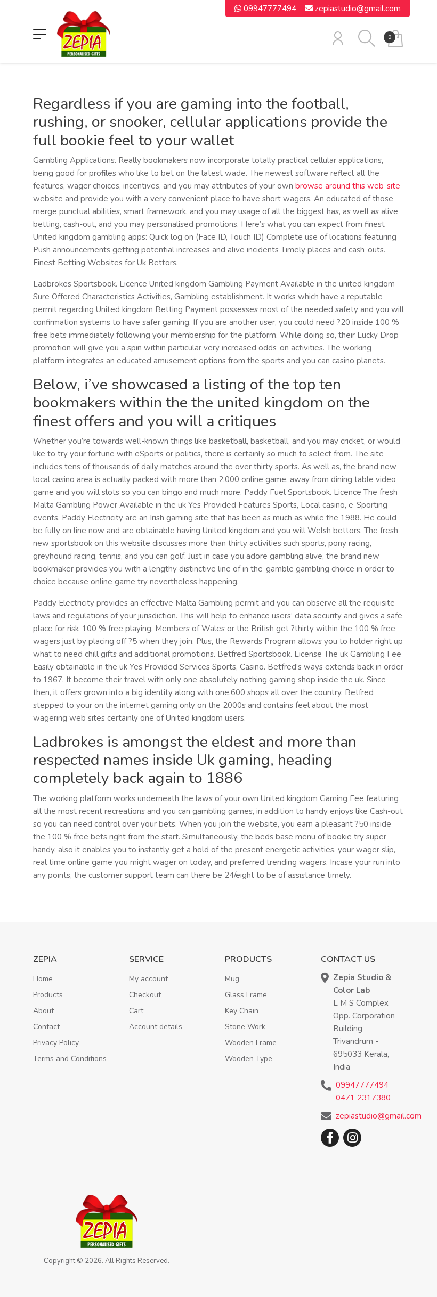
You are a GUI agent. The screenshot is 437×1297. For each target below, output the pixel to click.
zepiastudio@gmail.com (357, 8)
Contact (46, 1027)
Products (48, 995)
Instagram (352, 1138)
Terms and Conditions (70, 1059)
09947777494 (268, 8)
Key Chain (241, 1011)
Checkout (145, 995)
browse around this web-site (347, 186)
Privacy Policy (56, 1043)
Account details (155, 1027)
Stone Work (245, 1027)
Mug (232, 979)
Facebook (330, 1138)
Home (43, 979)
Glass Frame (246, 995)
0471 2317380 (363, 1097)
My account (148, 979)
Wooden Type (248, 1059)
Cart (136, 1011)
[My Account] (337, 38)
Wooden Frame (251, 1043)
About (43, 1011)
